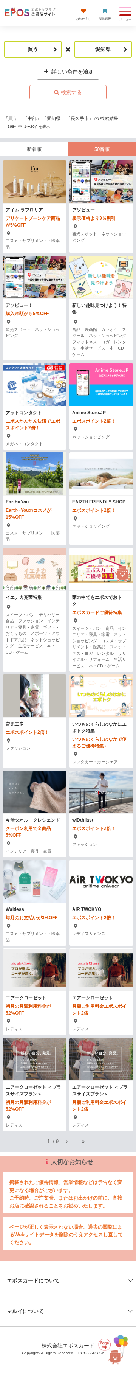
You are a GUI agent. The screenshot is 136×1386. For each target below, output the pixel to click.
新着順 (34, 149)
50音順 (102, 149)
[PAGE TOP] (114, 1348)
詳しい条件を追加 (72, 71)
